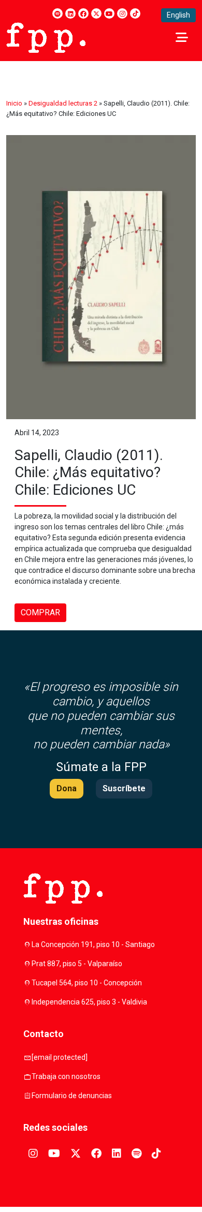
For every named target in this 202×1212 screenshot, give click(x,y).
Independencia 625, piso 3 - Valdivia (89, 1002)
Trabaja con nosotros (66, 1076)
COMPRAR (40, 612)
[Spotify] (57, 13)
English (178, 15)
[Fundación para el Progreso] (45, 37)
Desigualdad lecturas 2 (62, 103)
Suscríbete (124, 788)
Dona (66, 788)
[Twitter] (96, 13)
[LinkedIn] (70, 13)
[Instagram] (122, 13)
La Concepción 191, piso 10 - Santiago (93, 944)
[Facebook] (83, 13)
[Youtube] (109, 13)
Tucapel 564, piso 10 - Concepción (87, 983)
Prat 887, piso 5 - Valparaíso (77, 963)
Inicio (14, 103)
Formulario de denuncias (72, 1095)
